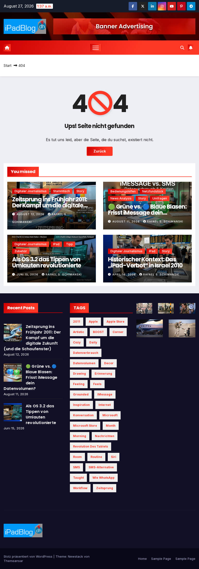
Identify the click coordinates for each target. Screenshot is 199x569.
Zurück (99, 151)
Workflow (80, 488)
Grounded (81, 394)
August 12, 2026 (31, 214)
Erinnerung (103, 373)
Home (142, 559)
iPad (56, 244)
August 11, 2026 (126, 221)
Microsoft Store (85, 425)
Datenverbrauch (85, 353)
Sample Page (161, 559)
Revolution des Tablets (90, 446)
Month (111, 425)
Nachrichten (104, 436)
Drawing (79, 373)
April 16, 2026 (124, 274)
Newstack (75, 556)
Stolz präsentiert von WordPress (28, 556)
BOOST (98, 332)
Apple (93, 321)
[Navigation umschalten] (96, 47)
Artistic (78, 332)
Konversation (83, 415)
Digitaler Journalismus (31, 191)
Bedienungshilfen (123, 191)
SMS (76, 467)
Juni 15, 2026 (28, 274)
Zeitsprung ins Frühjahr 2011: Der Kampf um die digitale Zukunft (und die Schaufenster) (32, 338)
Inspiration (81, 405)
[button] (182, 47)
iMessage (104, 394)
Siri (113, 457)
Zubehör (21, 251)
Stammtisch (61, 191)
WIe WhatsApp (103, 477)
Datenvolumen (84, 363)
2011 (76, 321)
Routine (96, 457)
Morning (79, 436)
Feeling (78, 384)
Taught (78, 477)
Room (77, 457)
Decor (109, 363)
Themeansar (13, 561)
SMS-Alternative (101, 467)
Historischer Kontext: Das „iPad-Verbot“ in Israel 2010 (145, 262)
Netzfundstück (152, 191)
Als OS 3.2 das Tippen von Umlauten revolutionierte (46, 262)
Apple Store (115, 321)
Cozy (77, 342)
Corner (118, 332)
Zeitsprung (104, 488)
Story (80, 191)
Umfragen (159, 198)
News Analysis (121, 198)
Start (7, 65)
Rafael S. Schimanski (165, 221)
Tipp (69, 244)
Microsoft (109, 415)
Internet (105, 405)
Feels (97, 384)
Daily (93, 342)
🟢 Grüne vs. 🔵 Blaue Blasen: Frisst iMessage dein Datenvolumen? (147, 213)
